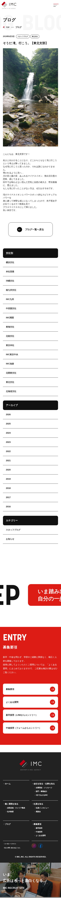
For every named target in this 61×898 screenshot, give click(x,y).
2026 (8, 414)
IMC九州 (10, 299)
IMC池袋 (10, 363)
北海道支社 (11, 391)
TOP (7, 27)
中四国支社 (11, 308)
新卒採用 (39, 828)
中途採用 (39, 832)
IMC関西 (10, 317)
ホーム (8, 784)
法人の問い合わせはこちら (12, 848)
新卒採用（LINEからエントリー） (22, 715)
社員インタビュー (42, 808)
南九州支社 (11, 290)
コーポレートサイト (10, 844)
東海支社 (10, 327)
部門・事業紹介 (41, 791)
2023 (8, 442)
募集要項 (10, 689)
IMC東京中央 (12, 354)
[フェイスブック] (40, 845)
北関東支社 (11, 373)
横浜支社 (10, 262)
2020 (8, 470)
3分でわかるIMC (42, 795)
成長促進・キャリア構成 (16, 808)
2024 (8, 433)
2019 (8, 479)
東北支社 (35, 36)
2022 (8, 451)
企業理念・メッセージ (44, 788)
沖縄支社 (10, 281)
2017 (8, 497)
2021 (8, 460)
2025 (8, 423)
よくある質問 (12, 702)
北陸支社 (10, 336)
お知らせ (10, 539)
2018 (8, 488)
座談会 (38, 811)
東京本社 (10, 345)
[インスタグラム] (34, 845)
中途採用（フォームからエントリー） (23, 728)
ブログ (8, 824)
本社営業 (10, 271)
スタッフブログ (23, 36)
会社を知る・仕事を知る (44, 784)
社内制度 (10, 811)
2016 (8, 506)
